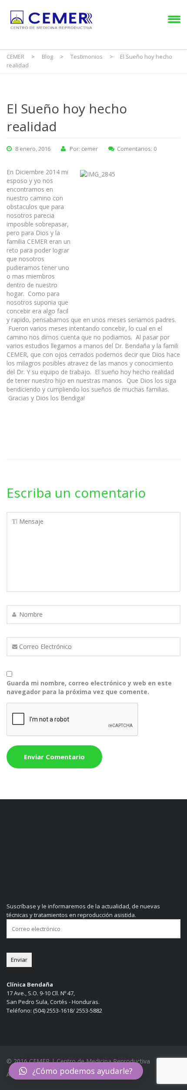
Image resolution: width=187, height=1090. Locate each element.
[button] (76, 1071)
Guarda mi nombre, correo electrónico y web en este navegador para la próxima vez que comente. (89, 687)
